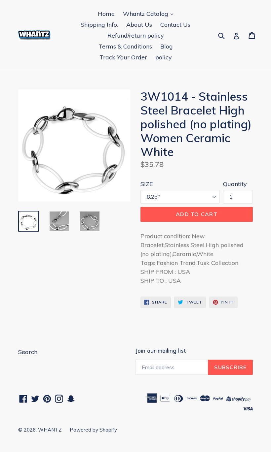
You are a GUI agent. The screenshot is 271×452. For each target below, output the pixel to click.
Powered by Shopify (93, 430)
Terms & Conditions (125, 46)
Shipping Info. (99, 24)
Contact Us (175, 24)
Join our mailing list (161, 350)
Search (27, 352)
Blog (166, 46)
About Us (139, 24)
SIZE (146, 184)
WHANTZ (49, 430)
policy (163, 57)
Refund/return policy (135, 35)
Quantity (235, 184)
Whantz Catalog (146, 13)
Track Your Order (123, 57)
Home (106, 13)
